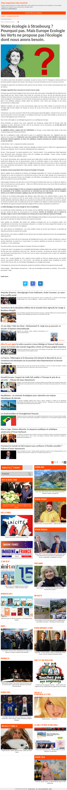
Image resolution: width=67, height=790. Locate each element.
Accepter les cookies (33, 13)
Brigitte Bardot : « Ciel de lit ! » (50, 719)
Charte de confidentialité (43, 788)
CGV (36, 788)
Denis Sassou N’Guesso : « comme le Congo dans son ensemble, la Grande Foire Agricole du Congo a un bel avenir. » (16, 506)
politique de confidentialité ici (9, 8)
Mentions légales (31, 788)
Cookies (50, 788)
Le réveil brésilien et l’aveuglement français (19, 414)
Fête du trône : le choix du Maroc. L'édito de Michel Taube (50, 523)
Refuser (3, 16)
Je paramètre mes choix (12, 16)
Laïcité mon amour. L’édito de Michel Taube (16, 537)
